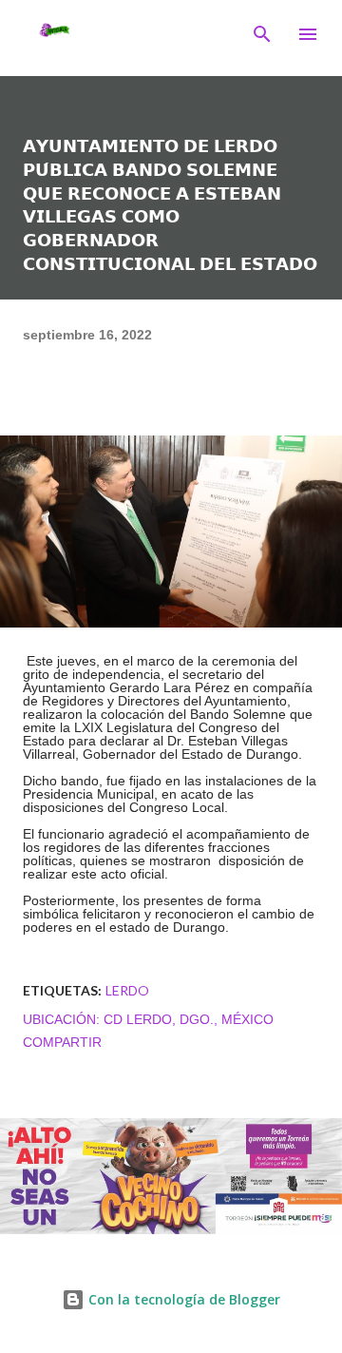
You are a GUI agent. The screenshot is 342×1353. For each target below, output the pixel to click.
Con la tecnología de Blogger (182, 1299)
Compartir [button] (62, 1042)
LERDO (127, 990)
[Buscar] (262, 34)
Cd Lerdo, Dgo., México (189, 1019)
